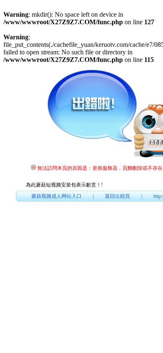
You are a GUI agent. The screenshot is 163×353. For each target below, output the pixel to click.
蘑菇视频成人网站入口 (56, 196)
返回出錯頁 (117, 196)
